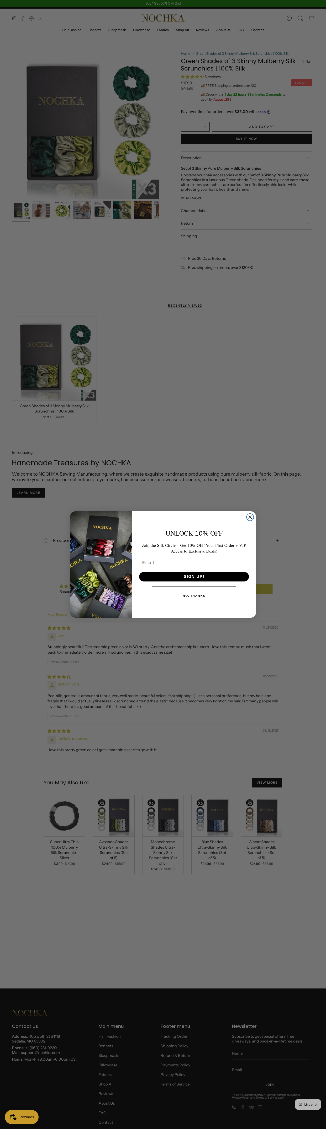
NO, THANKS (194, 595)
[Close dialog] (250, 517)
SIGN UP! (194, 577)
